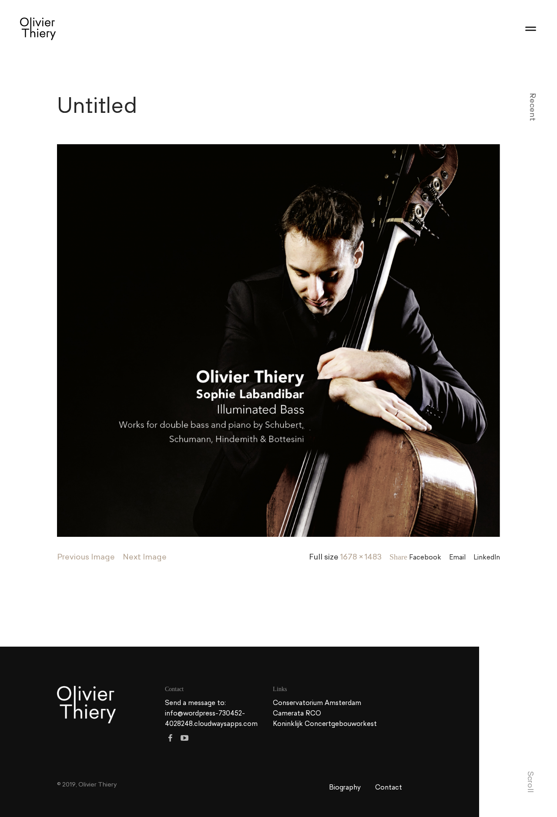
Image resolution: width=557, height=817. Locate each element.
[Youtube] (184, 738)
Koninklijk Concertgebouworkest (325, 723)
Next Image (145, 557)
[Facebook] (170, 738)
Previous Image (86, 557)
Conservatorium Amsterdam (317, 702)
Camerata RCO (297, 713)
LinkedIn (486, 557)
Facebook (425, 557)
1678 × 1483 (361, 557)
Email (457, 557)
